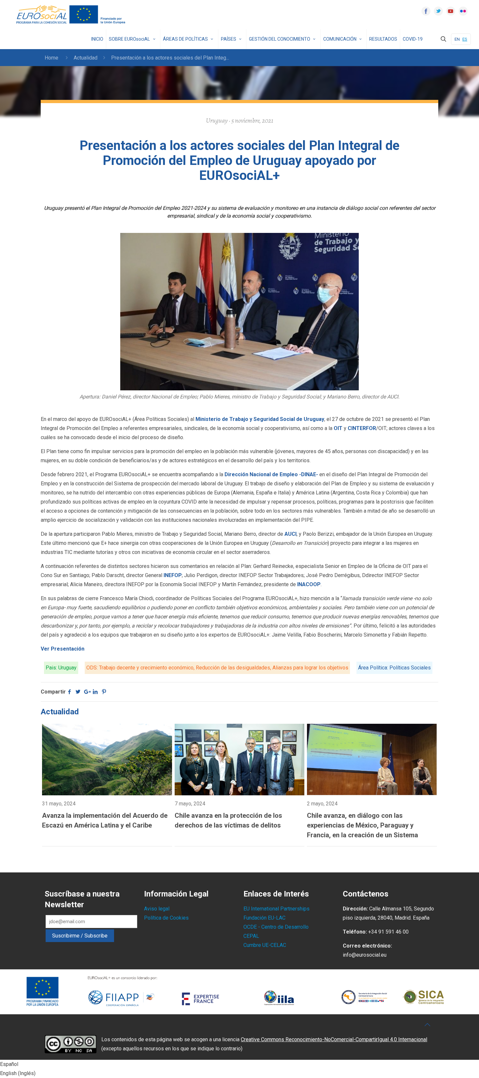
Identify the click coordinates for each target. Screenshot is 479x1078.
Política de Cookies (166, 918)
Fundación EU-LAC (264, 918)
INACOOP (309, 584)
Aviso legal (156, 909)
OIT (338, 428)
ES (464, 39)
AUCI (290, 534)
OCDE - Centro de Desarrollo (276, 927)
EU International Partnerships (276, 909)
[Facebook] (425, 11)
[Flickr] (463, 11)
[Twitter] (438, 11)
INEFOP (173, 575)
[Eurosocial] (72, 14)
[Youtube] (450, 11)
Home (51, 58)
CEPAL (251, 936)
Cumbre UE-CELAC (264, 945)
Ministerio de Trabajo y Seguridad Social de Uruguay (259, 419)
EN (457, 39)
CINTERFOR (362, 428)
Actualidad (85, 58)
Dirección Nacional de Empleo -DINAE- (270, 474)
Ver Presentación (62, 649)
